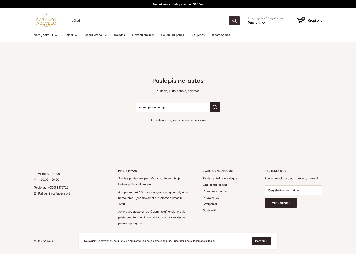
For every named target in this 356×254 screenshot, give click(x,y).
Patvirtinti (261, 240)
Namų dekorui (43, 35)
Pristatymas (211, 197)
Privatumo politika (215, 191)
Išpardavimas (221, 35)
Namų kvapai (93, 35)
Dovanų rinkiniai (143, 35)
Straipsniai (210, 204)
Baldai (68, 35)
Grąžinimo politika (215, 184)
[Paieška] (234, 20)
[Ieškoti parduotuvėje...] (215, 107)
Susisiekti (209, 210)
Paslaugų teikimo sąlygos (220, 178)
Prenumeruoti (280, 202)
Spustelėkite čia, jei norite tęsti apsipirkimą (178, 120)
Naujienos (198, 35)
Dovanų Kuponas (172, 35)
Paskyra (254, 22)
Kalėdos (119, 35)
